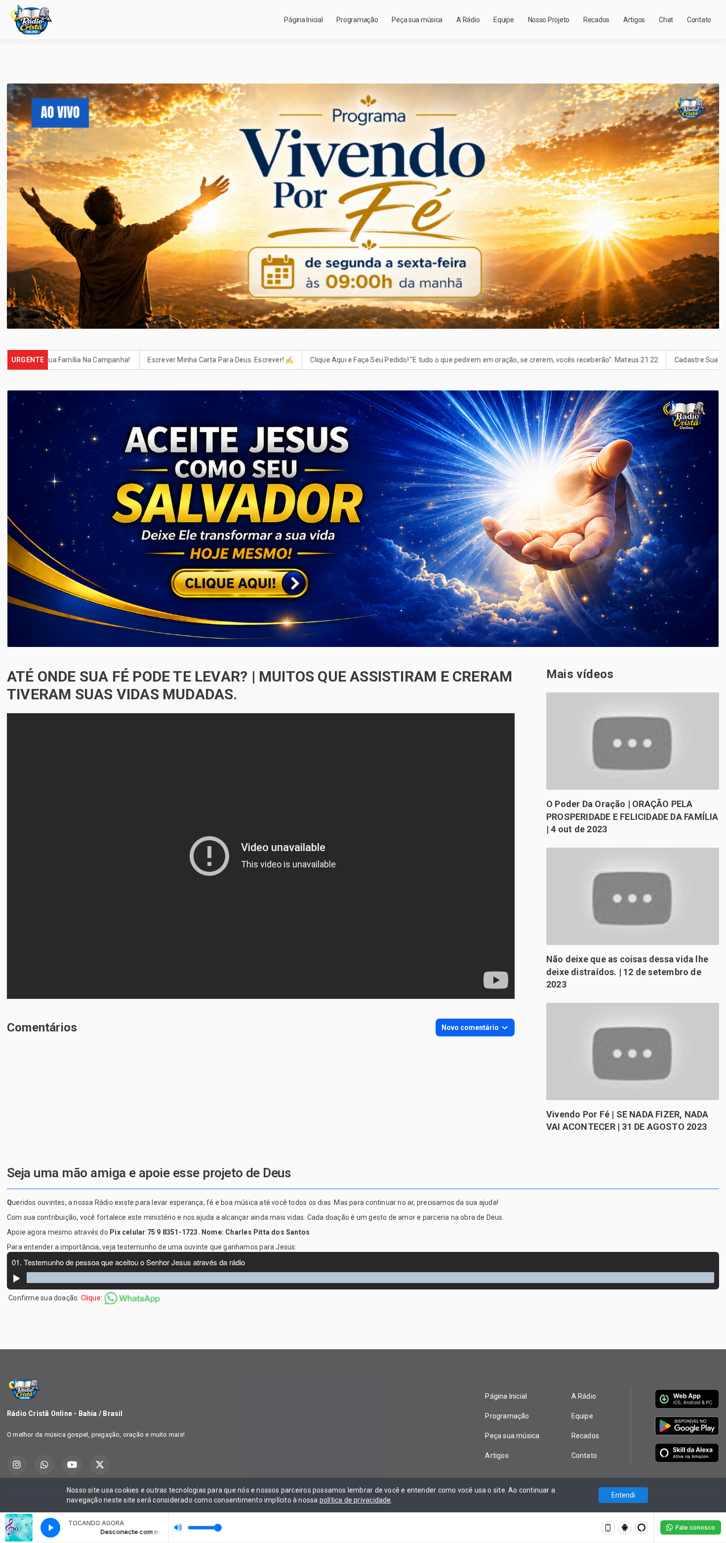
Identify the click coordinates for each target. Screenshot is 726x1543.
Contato (699, 20)
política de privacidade (355, 1500)
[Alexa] (641, 1527)
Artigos (634, 20)
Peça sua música (417, 20)
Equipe (503, 20)
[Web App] (608, 1527)
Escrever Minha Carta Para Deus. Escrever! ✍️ (115, 360)
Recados (596, 20)
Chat (666, 20)
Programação (357, 20)
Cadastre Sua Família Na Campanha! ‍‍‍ (627, 360)
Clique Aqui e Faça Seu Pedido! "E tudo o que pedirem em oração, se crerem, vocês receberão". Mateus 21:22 (378, 360)
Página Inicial (303, 20)
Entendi (623, 1495)
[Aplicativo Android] (624, 1527)
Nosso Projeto (548, 20)
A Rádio (468, 20)
